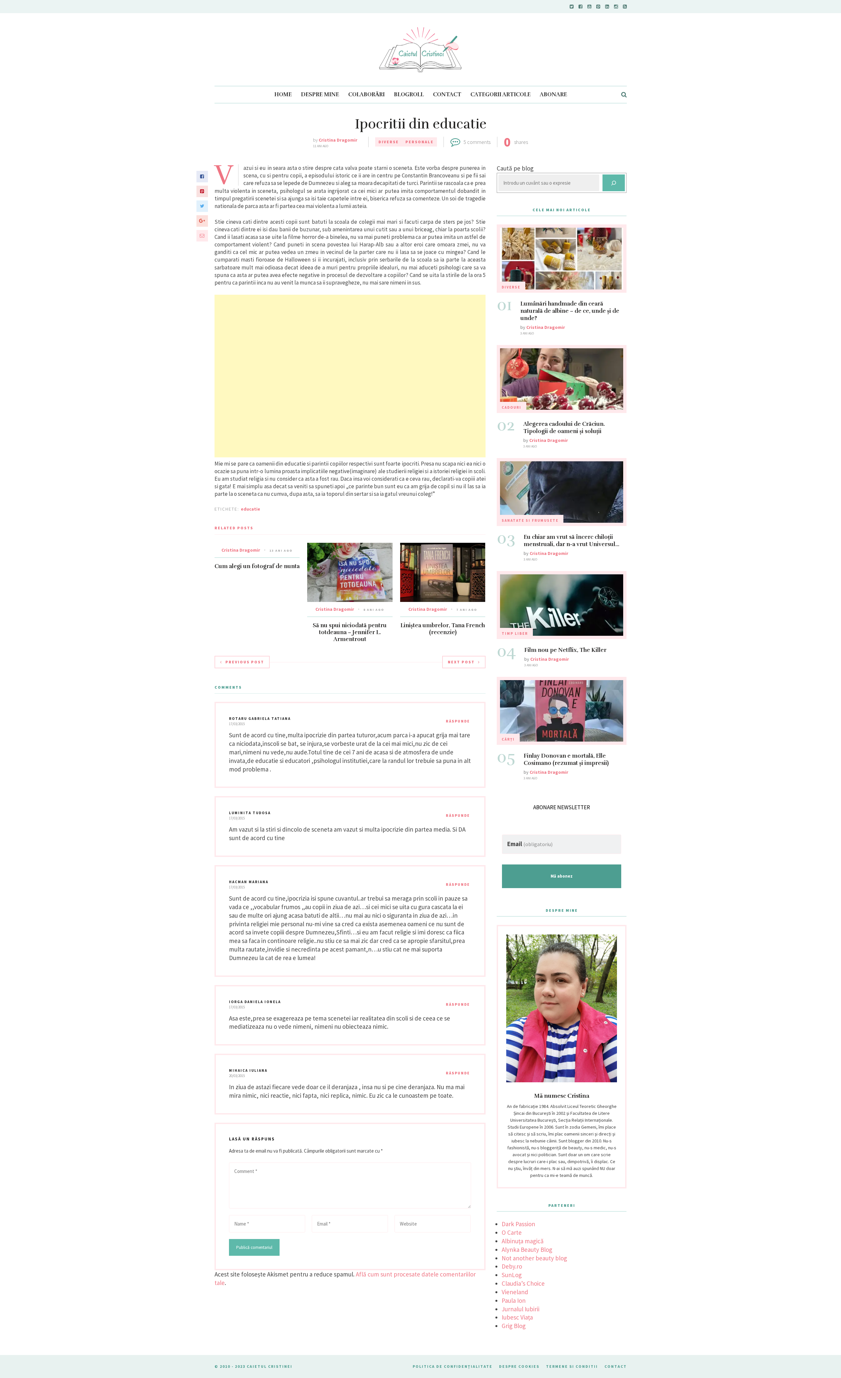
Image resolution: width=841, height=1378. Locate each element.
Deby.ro (512, 1266)
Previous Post (244, 661)
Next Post (461, 661)
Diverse (388, 141)
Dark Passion (518, 1224)
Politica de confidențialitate (452, 1366)
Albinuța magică (523, 1241)
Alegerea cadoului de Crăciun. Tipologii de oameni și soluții (564, 428)
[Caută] (613, 182)
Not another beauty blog (534, 1258)
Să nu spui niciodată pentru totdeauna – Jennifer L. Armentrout (350, 632)
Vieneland (515, 1292)
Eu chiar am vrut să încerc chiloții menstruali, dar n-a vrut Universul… (571, 541)
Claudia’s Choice (523, 1283)
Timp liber (515, 633)
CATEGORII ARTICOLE (500, 94)
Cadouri (511, 407)
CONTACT (447, 94)
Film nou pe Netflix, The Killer (565, 650)
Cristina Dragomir (338, 140)
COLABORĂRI (366, 94)
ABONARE (553, 94)
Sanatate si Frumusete (530, 520)
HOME (283, 94)
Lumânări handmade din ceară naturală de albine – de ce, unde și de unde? (569, 311)
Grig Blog (514, 1326)
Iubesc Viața (517, 1317)
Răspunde (458, 721)
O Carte (512, 1232)
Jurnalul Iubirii (520, 1309)
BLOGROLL (409, 94)
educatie (250, 509)
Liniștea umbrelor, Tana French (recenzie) (442, 629)
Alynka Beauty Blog (527, 1249)
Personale (419, 141)
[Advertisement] (350, 376)
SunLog (512, 1275)
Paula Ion (514, 1300)
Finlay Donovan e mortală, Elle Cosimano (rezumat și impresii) (566, 759)
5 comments (477, 142)
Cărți (508, 739)
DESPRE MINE (320, 94)
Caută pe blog (515, 168)
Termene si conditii (572, 1366)
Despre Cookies (519, 1366)
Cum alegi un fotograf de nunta (257, 566)
